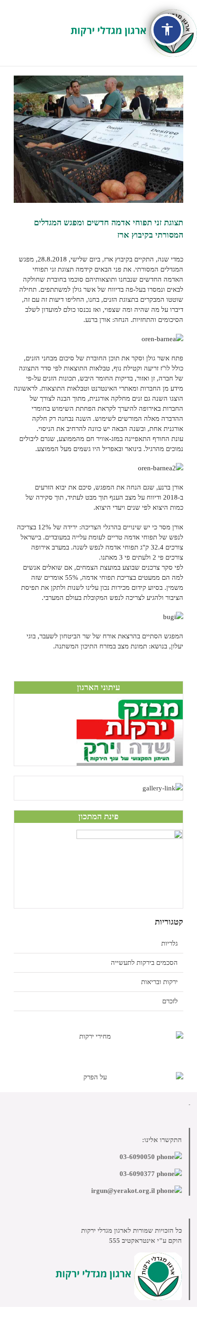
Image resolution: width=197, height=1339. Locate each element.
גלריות (169, 943)
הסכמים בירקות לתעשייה (144, 962)
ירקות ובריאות (159, 981)
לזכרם (170, 1001)
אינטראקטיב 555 (132, 1240)
